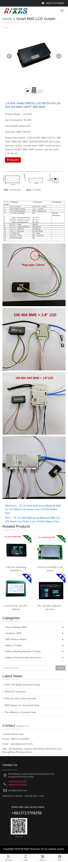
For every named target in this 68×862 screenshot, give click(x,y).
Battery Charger (13, 645)
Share (8, 860)
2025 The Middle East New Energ (22, 684)
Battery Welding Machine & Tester (23, 651)
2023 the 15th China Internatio (20, 698)
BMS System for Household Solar (22, 705)
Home (7, 19)
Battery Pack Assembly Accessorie (23, 657)
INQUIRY (14, 160)
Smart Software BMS (16, 627)
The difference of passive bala (20, 712)
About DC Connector (15, 691)
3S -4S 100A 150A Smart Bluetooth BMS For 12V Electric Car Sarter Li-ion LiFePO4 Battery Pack (33, 509)
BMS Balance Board (15, 639)
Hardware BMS (13, 633)
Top (59, 860)
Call (26, 860)
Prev (9, 56)
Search (60, 668)
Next (58, 56)
